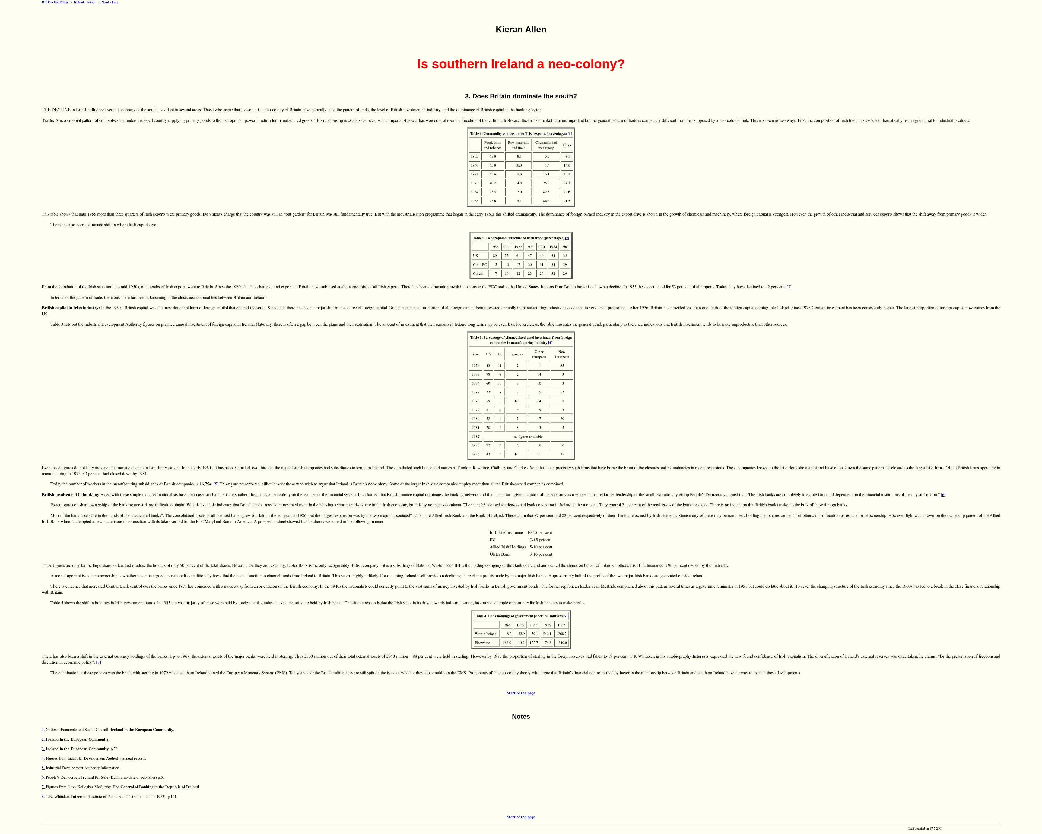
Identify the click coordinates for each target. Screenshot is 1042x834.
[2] (567, 238)
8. (43, 796)
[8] (98, 662)
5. (43, 767)
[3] (789, 286)
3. (43, 748)
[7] (565, 616)
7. (43, 786)
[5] (216, 484)
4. (43, 758)
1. (43, 729)
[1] (570, 133)
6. (43, 777)
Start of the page (521, 693)
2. (43, 739)
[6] (943, 494)
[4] (550, 342)
